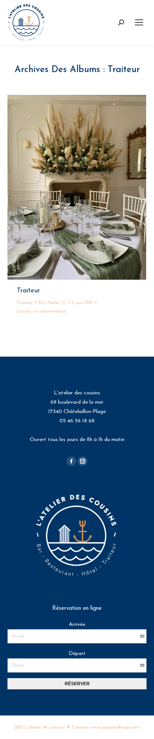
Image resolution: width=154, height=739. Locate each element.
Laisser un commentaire (41, 311)
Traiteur (28, 291)
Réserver (77, 683)
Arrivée (77, 624)
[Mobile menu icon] (139, 22)
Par (52, 302)
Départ (77, 653)
